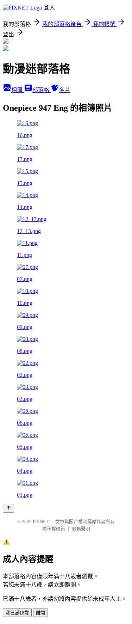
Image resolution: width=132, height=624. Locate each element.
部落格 (41, 90)
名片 (64, 90)
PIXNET (41, 521)
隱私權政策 (53, 528)
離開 (40, 613)
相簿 (17, 90)
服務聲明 (81, 528)
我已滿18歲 (17, 613)
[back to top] (8, 508)
